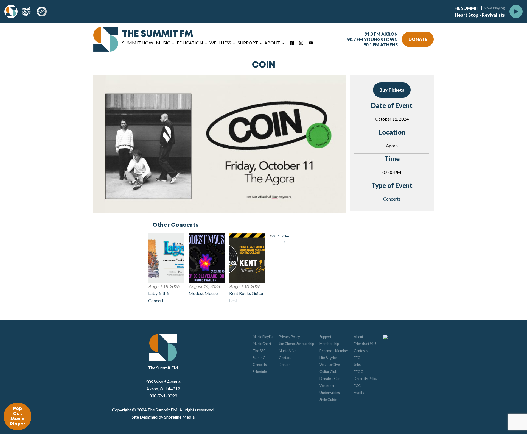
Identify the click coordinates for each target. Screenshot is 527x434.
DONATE (417, 39)
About (358, 337)
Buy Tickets (391, 90)
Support (325, 337)
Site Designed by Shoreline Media (163, 416)
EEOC (358, 371)
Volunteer (327, 385)
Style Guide (328, 399)
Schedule (260, 371)
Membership (329, 343)
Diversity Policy (366, 378)
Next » (287, 238)
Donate (284, 364)
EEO (357, 357)
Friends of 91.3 (365, 343)
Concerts (391, 198)
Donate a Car (329, 378)
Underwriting (329, 392)
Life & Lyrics (328, 357)
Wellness (220, 42)
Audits (359, 392)
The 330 (259, 351)
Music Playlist (263, 337)
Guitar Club (328, 371)
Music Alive (287, 351)
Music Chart (262, 343)
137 (281, 236)
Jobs (357, 364)
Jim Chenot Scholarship (296, 343)
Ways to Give (329, 364)
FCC (357, 385)
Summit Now (137, 42)
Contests (361, 351)
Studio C (259, 357)
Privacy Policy (289, 337)
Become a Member (333, 351)
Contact (285, 357)
